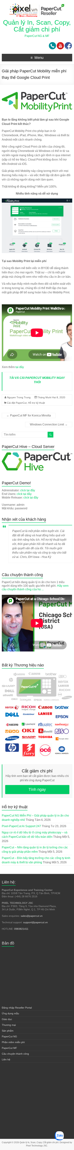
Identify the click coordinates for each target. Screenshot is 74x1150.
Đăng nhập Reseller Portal (17, 1007)
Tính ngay (37, 789)
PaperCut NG (9, 1036)
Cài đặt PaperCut (17, 402)
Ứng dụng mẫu (10, 1013)
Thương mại (9, 1024)
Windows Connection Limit (49, 424)
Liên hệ (6, 1059)
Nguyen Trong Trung (19, 397)
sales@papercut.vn (32, 915)
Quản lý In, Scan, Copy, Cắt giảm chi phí (37, 26)
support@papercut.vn (35, 922)
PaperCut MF (9, 1048)
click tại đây (27, 490)
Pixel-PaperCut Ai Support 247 (21, 826)
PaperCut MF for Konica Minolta (28, 415)
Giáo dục (7, 1019)
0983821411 (21, 928)
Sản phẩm (7, 1030)
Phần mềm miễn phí (13, 1042)
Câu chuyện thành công (15, 1053)
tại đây (19, 367)
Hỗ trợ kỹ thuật (36, 402)
